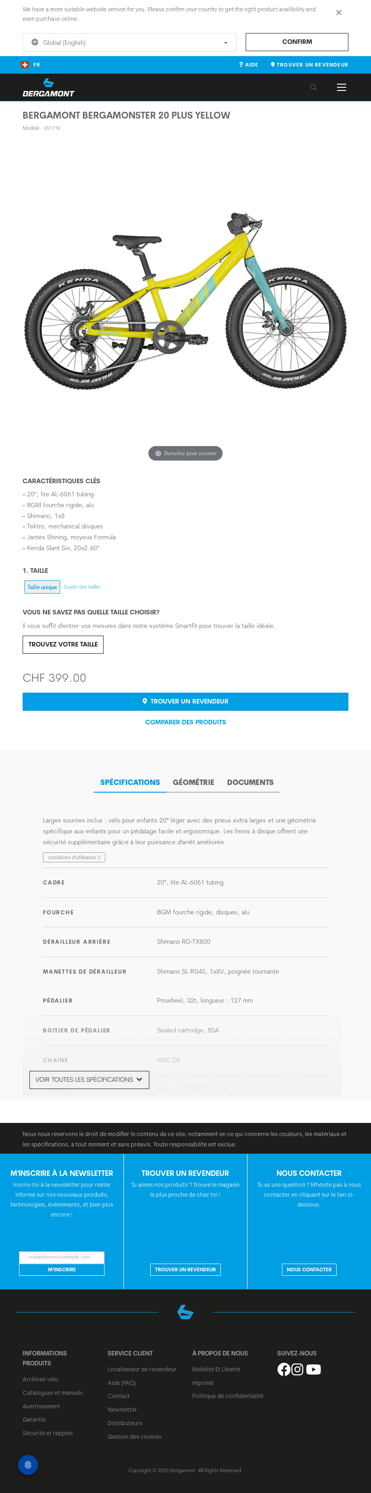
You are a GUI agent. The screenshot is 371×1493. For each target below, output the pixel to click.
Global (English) (63, 42)
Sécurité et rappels (48, 1432)
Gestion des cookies (135, 1436)
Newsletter (122, 1409)
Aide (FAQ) (122, 1382)
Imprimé (202, 1382)
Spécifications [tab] (130, 782)
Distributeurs (125, 1422)
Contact (119, 1395)
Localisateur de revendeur (142, 1369)
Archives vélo (40, 1379)
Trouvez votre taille (63, 644)
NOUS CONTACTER (309, 1269)
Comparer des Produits (185, 722)
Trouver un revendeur (188, 701)
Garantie (34, 1419)
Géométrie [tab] (193, 782)
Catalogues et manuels (53, 1392)
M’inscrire (62, 1269)
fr (36, 65)
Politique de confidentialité (227, 1395)
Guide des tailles (82, 587)
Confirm (297, 42)
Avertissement (41, 1406)
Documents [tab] (250, 782)
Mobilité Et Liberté (216, 1369)
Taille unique (42, 587)
